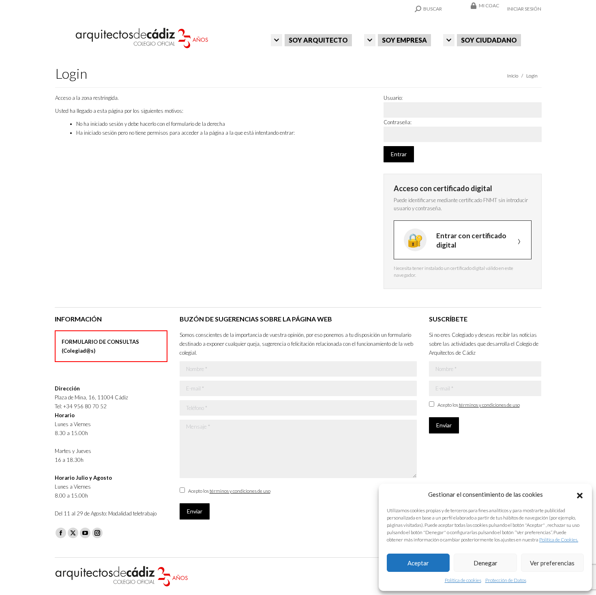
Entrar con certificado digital (471, 240)
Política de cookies (463, 580)
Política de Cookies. (558, 540)
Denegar (485, 563)
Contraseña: (398, 122)
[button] (580, 494)
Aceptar (418, 563)
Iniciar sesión (524, 9)
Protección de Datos (505, 580)
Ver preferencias (552, 563)
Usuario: (393, 98)
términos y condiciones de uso (240, 491)
